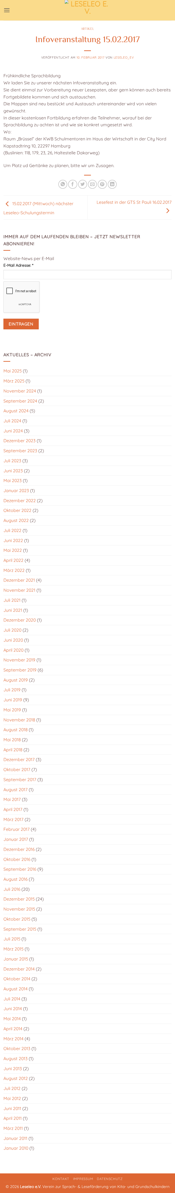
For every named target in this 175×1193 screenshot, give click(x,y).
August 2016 (15, 879)
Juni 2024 (13, 431)
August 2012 (15, 1078)
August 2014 (15, 989)
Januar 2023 (16, 490)
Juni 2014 (12, 1008)
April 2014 (12, 1028)
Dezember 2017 (19, 759)
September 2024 (20, 401)
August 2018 (15, 729)
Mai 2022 (12, 550)
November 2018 (19, 720)
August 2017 (15, 789)
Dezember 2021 (19, 580)
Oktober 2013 (16, 1048)
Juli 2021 (12, 600)
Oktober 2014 (16, 978)
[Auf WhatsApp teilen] (62, 184)
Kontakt (60, 1179)
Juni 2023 (13, 470)
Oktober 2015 (16, 919)
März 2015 (13, 949)
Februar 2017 (16, 829)
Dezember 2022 (19, 500)
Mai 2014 (12, 1018)
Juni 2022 (13, 540)
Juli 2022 (12, 530)
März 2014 (13, 1038)
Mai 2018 (12, 739)
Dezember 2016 (19, 849)
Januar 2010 (15, 1148)
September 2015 (19, 929)
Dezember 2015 (19, 899)
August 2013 (15, 1058)
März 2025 (13, 381)
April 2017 (12, 809)
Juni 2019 (12, 699)
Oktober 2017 (16, 769)
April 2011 (12, 1118)
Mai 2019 (12, 710)
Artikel (87, 29)
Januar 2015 (15, 959)
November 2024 (19, 391)
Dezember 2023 (19, 440)
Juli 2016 (11, 889)
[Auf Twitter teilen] (82, 184)
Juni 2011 (12, 1108)
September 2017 (19, 779)
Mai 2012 (12, 1098)
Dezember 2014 (19, 969)
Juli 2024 (12, 420)
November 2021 (19, 590)
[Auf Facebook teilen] (72, 184)
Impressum (83, 1179)
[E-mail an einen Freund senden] (92, 184)
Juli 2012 (12, 1088)
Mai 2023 (12, 480)
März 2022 (14, 570)
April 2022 (13, 560)
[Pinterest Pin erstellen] (102, 184)
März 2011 (13, 1128)
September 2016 (19, 869)
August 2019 (15, 680)
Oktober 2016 (16, 859)
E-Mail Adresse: (18, 265)
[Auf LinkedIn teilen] (112, 184)
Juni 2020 (13, 640)
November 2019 (19, 660)
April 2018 (12, 749)
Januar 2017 (15, 839)
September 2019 (19, 670)
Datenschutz (110, 1179)
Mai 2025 (12, 371)
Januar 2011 (15, 1138)
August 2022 (16, 520)
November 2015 (19, 909)
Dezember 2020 (19, 620)
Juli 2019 (12, 689)
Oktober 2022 (17, 510)
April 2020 (13, 650)
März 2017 (13, 819)
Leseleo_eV (124, 57)
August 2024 (15, 410)
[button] (6, 10)
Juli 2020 (12, 630)
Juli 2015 (11, 939)
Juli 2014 (11, 999)
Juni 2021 (12, 610)
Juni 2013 (12, 1068)
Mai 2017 (12, 799)
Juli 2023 (12, 460)
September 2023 (20, 450)
